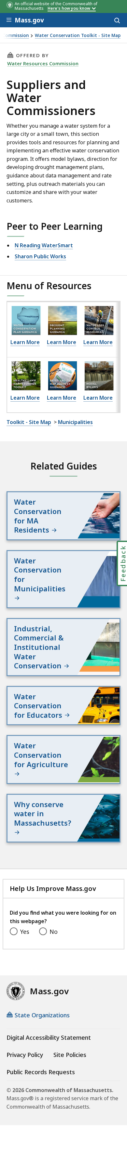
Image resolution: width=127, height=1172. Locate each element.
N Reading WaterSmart (44, 245)
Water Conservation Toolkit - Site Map (77, 35)
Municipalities (75, 422)
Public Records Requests (41, 1072)
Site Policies (69, 1055)
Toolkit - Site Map (29, 422)
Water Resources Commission (42, 63)
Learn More (25, 342)
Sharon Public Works (40, 256)
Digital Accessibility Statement (49, 1037)
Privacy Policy (25, 1055)
